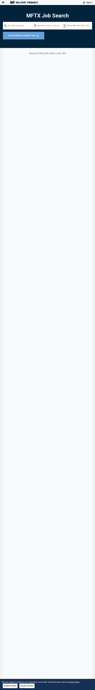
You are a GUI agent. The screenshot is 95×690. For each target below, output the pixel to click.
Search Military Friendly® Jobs (22, 35)
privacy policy (74, 682)
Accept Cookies (10, 686)
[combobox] (18, 25)
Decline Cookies (27, 686)
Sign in (89, 2)
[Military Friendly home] (24, 2)
